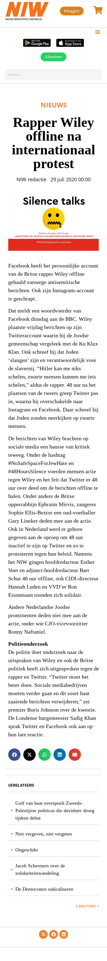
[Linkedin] (63, 934)
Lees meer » (87, 906)
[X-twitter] (43, 934)
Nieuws (54, 104)
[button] (98, 32)
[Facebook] (53, 934)
